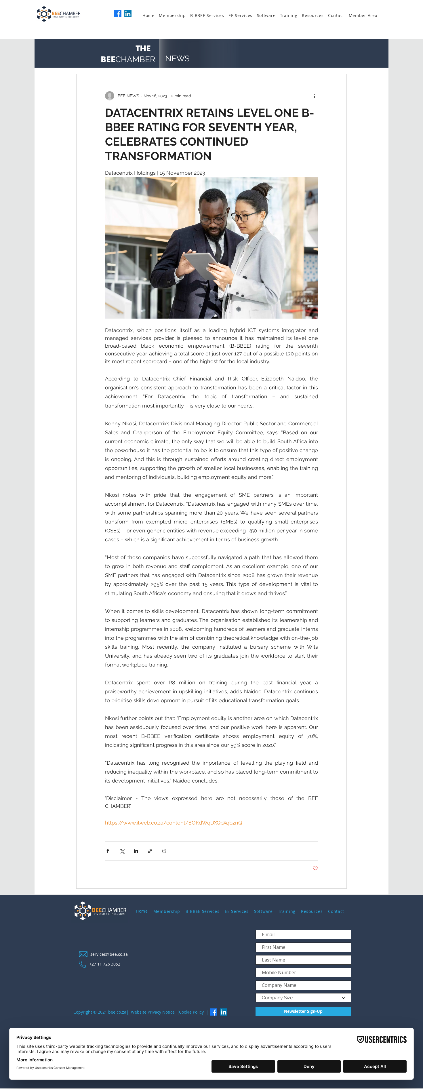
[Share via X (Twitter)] (122, 851)
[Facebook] (117, 13)
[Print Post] (164, 851)
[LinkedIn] (128, 13)
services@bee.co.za (109, 954)
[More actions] (314, 95)
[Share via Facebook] (107, 851)
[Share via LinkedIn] (136, 851)
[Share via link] (150, 851)
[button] (174, 15)
